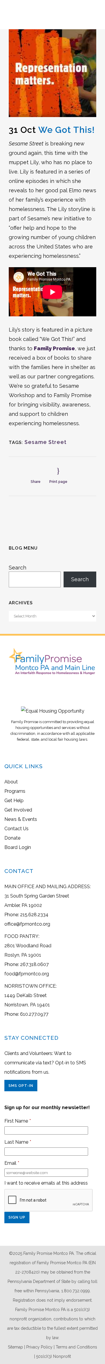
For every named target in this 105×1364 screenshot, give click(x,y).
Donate (12, 838)
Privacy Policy (39, 1347)
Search (17, 568)
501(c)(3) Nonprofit (53, 1356)
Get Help (14, 800)
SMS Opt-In (20, 1085)
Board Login (17, 847)
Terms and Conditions (76, 1347)
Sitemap (15, 1347)
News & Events (20, 819)
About (11, 782)
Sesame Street (45, 442)
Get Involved (18, 810)
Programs (14, 791)
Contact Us (16, 828)
